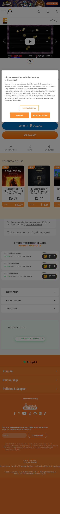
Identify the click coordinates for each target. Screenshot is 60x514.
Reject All (19, 115)
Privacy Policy (38, 98)
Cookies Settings (29, 108)
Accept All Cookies (40, 115)
